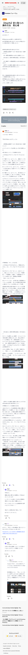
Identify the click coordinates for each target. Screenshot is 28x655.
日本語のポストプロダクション (9, 109)
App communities (11, 6)
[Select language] (18, 3)
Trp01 (6, 30)
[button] (3, 3)
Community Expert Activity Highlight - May (11, 607)
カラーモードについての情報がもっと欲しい (12, 610)
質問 (14, 8)
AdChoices (6, 653)
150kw (6, 130)
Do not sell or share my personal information (11, 650)
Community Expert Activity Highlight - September (13, 625)
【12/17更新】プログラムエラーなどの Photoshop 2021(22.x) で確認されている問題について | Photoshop (13, 621)
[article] (14, 308)
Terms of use (14, 646)
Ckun (6, 523)
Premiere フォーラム (7, 8)
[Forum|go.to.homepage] (11, 3)
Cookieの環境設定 (6, 648)
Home (4, 6)
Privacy (19, 646)
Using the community (7, 646)
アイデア (4, 612)
